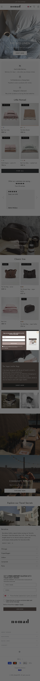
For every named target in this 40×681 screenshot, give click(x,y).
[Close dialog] (38, 332)
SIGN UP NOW (14, 343)
